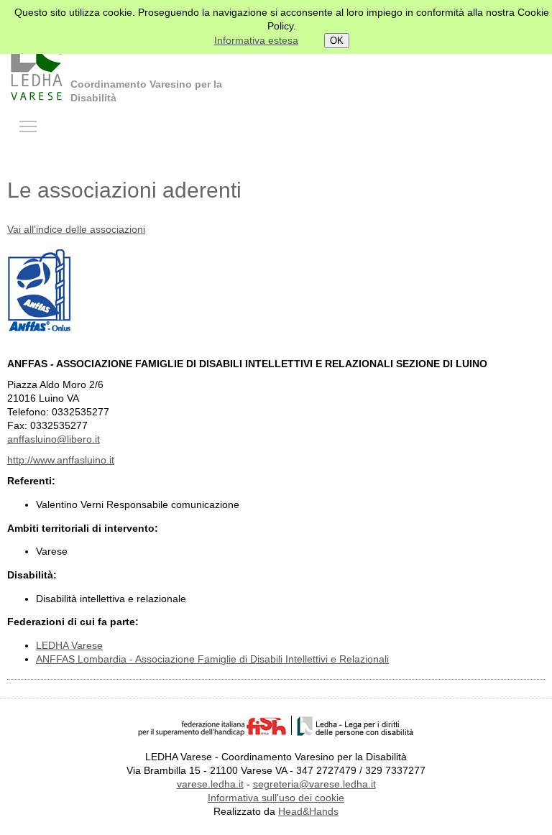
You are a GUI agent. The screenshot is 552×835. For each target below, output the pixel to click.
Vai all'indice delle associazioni (76, 229)
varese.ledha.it (210, 784)
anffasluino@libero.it (53, 439)
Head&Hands (308, 811)
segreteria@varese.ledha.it (314, 784)
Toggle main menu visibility (28, 126)
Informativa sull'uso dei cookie (276, 798)
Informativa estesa (256, 40)
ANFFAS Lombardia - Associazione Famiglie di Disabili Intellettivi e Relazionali (212, 659)
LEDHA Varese (69, 645)
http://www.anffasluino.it (60, 460)
